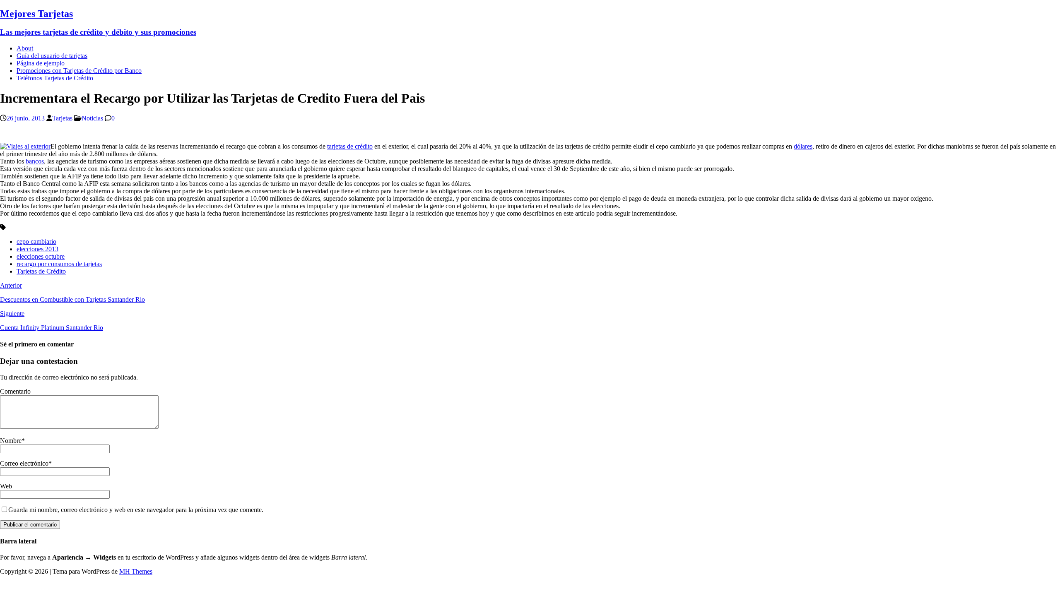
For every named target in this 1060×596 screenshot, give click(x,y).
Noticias (92, 118)
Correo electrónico (24, 463)
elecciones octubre (41, 256)
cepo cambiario (36, 241)
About (25, 48)
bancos (35, 161)
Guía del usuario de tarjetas (52, 55)
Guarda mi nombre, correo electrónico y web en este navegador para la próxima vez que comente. (135, 509)
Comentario (15, 391)
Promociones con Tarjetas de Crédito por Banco (79, 70)
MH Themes (135, 571)
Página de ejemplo (41, 63)
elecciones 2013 (37, 248)
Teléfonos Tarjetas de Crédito (55, 78)
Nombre (11, 440)
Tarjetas (62, 118)
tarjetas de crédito (350, 146)
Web (6, 486)
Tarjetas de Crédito (41, 271)
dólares (803, 146)
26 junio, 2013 (26, 118)
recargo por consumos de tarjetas (59, 263)
